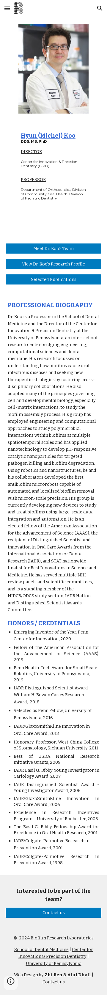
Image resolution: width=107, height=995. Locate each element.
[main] (53, 150)
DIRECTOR (31, 151)
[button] (7, 8)
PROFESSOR (33, 179)
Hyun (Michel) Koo (48, 135)
